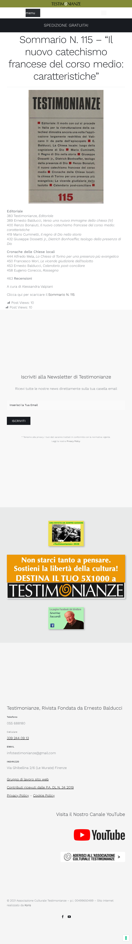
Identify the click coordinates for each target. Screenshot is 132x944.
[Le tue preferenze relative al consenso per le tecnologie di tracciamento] (126, 938)
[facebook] (62, 916)
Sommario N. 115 (61, 294)
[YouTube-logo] (99, 822)
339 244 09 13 (18, 738)
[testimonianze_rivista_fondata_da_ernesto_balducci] (66, 4)
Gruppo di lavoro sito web (28, 779)
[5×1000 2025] (66, 556)
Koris (28, 905)
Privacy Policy (73, 441)
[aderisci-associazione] (92, 853)
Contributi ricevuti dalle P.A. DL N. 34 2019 (40, 787)
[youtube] (69, 916)
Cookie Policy (44, 795)
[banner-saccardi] (66, 609)
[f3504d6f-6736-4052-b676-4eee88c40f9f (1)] (66, 522)
